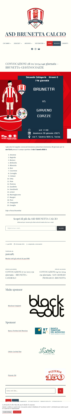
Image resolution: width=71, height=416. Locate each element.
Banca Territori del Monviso (18, 331)
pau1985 (9, 244)
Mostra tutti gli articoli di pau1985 (17, 259)
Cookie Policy (57, 401)
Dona (50, 43)
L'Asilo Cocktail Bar (14, 352)
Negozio (57, 43)
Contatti (65, 43)
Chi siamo (6, 43)
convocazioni (38, 244)
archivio (28, 43)
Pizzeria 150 (12, 375)
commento (23, 401)
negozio (15, 401)
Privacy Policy (46, 401)
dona (8, 401)
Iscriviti (61, 228)
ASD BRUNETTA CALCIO (35, 33)
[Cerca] (60, 390)
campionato (31, 244)
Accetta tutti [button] (17, 412)
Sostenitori (39, 43)
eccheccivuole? (33, 401)
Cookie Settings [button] (7, 412)
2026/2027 (17, 43)
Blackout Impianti (14, 306)
